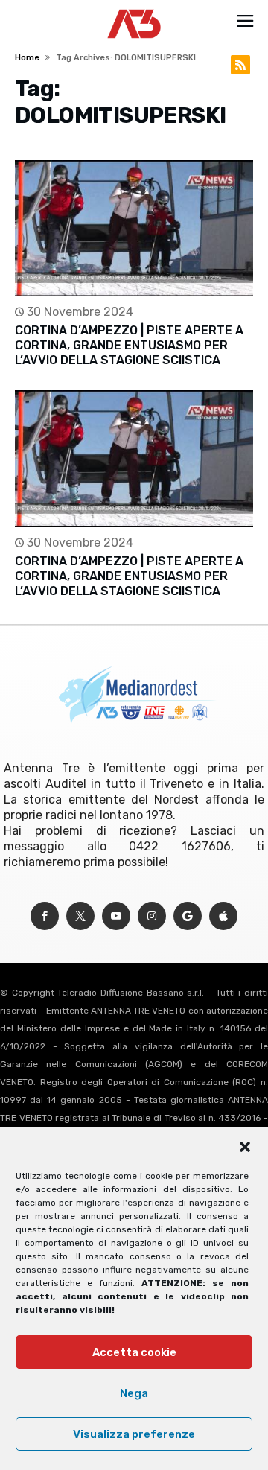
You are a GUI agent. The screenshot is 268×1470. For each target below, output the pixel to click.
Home (27, 58)
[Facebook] (45, 916)
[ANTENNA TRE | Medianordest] (134, 9)
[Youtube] (116, 916)
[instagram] (152, 916)
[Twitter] (80, 916)
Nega (134, 1393)
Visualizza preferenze (134, 1434)
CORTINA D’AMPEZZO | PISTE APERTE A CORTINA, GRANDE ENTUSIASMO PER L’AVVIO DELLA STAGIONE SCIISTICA (129, 345)
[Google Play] (187, 916)
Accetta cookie (134, 1352)
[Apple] (223, 916)
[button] (244, 1146)
